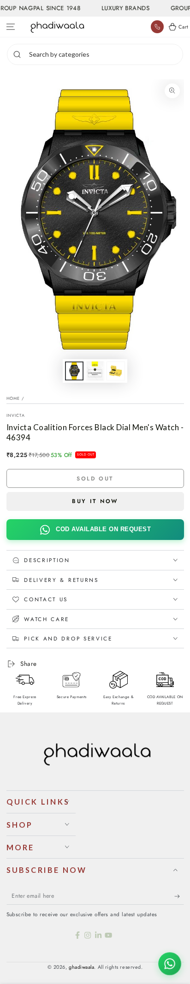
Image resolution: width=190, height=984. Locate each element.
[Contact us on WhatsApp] (169, 963)
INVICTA (15, 415)
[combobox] (105, 54)
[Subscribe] (179, 896)
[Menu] (11, 27)
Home (13, 398)
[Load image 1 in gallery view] (74, 371)
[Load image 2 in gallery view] (95, 371)
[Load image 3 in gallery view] (116, 371)
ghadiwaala (81, 967)
